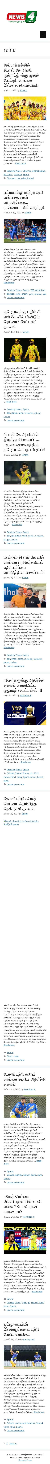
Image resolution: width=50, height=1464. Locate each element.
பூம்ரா (31, 294)
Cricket (10, 773)
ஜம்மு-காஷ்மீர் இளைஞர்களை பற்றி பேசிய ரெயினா (21, 1329)
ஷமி (44, 294)
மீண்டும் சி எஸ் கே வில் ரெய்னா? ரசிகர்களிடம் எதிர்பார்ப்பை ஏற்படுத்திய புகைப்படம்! (24, 565)
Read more (20, 163)
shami (25, 294)
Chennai (27, 171)
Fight (24, 1302)
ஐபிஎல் (30, 536)
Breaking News (14, 171)
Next (13, 1443)
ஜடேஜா (37, 413)
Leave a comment (15, 297)
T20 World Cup (37, 290)
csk (18, 178)
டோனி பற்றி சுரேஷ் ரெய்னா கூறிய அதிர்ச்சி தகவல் (25, 1079)
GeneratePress (25, 1460)
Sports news (29, 777)
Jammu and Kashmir (25, 1423)
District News (38, 171)
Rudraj (30, 178)
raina (23, 178)
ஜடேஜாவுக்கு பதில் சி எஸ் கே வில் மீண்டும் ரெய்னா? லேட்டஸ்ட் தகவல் (22, 319)
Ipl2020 (18, 1175)
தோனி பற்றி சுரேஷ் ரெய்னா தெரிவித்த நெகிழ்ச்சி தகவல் (20, 803)
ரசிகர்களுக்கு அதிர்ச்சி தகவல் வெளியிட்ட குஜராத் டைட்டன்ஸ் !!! (24, 685)
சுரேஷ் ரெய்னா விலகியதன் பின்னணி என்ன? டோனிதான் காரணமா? (23, 1204)
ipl (12, 536)
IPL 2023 (8, 174)
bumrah (10, 294)
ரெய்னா (38, 294)
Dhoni (14, 659)
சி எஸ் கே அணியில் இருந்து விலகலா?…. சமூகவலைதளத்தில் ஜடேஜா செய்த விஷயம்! (24, 442)
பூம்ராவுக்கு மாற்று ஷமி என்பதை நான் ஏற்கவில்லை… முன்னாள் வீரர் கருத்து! (24, 200)
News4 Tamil (29, 1175)
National (18, 174)
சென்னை (38, 659)
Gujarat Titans (22, 773)
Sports (26, 174)
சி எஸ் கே (29, 413)
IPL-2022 (34, 773)
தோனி (6, 662)
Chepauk (11, 178)
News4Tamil (10, 777)
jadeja (14, 413)
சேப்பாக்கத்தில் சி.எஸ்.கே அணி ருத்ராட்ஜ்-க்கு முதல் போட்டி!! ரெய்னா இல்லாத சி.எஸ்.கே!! (21, 75)
